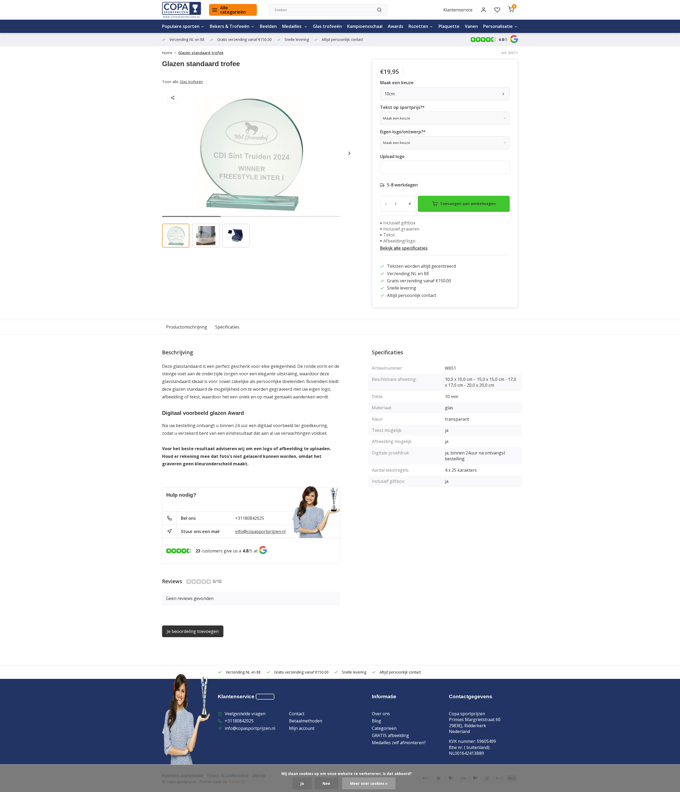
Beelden (268, 26)
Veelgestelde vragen (245, 714)
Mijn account (301, 728)
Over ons (381, 714)
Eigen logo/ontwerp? (403, 132)
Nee (326, 783)
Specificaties (227, 327)
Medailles (292, 26)
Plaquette (449, 26)
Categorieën (384, 728)
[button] (349, 153)
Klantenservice (458, 10)
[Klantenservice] (265, 697)
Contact (296, 714)
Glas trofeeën (327, 26)
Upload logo (392, 156)
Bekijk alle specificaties (404, 248)
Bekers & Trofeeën (229, 26)
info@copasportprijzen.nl (260, 531)
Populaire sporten (180, 26)
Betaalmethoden (305, 721)
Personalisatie (498, 26)
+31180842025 (249, 518)
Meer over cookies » (369, 783)
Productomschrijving (186, 327)
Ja (302, 783)
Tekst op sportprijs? (402, 107)
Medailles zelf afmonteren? (399, 743)
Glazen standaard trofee (200, 52)
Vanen (471, 26)
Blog (376, 721)
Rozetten (418, 26)
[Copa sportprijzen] (181, 10)
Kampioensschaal (364, 26)
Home (167, 52)
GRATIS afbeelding (390, 735)
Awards (395, 26)
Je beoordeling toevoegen (193, 631)
